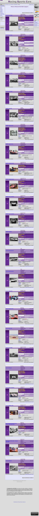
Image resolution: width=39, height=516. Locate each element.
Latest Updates (2, 14)
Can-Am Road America (10, 250)
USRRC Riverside (9, 108)
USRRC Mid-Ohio (9, 231)
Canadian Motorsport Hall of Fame (29, 287)
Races (1, 8)
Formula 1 (1, 12)
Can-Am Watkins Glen (9, 405)
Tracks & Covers (1, 10)
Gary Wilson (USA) (20, 101)
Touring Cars (2, 13)
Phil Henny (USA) (20, 433)
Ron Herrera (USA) (20, 66)
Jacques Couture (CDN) (20, 380)
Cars (10, 4)
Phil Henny (32, 455)
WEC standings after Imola (36, 24)
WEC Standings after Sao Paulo (36, 22)
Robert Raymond (31, 192)
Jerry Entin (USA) (20, 84)
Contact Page (2, 28)
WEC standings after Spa (36, 25)
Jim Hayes (32, 245)
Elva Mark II (15, 4)
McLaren (12, 4)
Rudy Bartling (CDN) (20, 471)
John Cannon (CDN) (20, 48)
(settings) (30, 4)
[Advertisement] (2, 23)
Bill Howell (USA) (20, 172)
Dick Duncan (31, 139)
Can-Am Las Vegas (9, 15)
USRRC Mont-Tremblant (10, 196)
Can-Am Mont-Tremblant (10, 387)
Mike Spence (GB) (20, 27)
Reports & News (1, 11)
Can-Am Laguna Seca (9, 308)
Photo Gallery (2, 5)
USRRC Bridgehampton (10, 163)
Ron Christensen (31, 87)
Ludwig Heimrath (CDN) (20, 206)
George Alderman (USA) (20, 416)
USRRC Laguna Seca (9, 125)
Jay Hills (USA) (20, 117)
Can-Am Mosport (9, 367)
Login (33, 4)
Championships (2, 6)
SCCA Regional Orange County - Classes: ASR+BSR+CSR (11, 424)
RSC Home (7, 4)
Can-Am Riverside (9, 328)
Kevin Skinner (31, 304)
